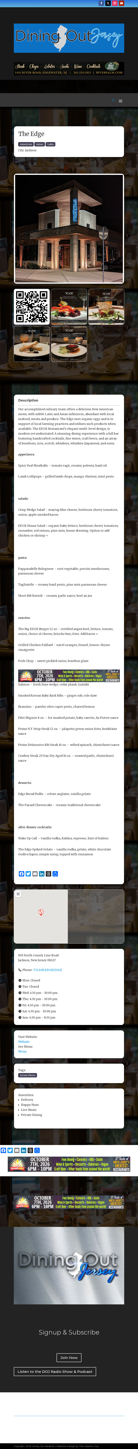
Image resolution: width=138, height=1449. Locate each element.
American (26, 144)
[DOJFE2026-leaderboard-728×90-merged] (69, 679)
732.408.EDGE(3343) (47, 970)
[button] (40, 912)
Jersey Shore (27, 1075)
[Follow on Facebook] (101, 3)
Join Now (69, 1358)
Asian (39, 144)
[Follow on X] (108, 3)
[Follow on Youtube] (121, 3)
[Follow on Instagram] (114, 3)
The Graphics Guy (89, 1446)
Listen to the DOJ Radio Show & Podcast (55, 1371)
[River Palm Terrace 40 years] (69, 74)
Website (24, 1042)
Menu (22, 1051)
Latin (50, 144)
